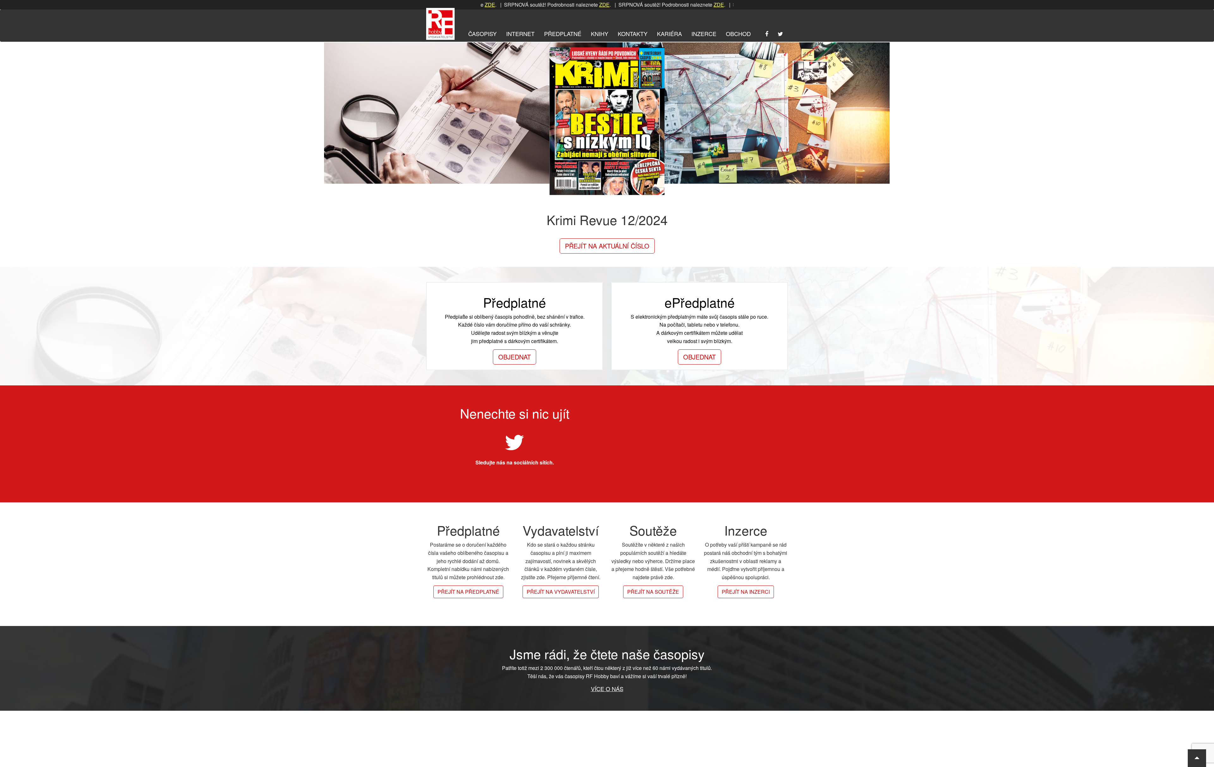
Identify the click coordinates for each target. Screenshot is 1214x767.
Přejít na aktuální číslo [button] (607, 245)
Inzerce (703, 33)
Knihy (599, 33)
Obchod (738, 33)
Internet (520, 33)
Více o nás (607, 688)
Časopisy (482, 33)
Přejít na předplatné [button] (468, 591)
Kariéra (669, 33)
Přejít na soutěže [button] (653, 591)
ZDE (559, 4)
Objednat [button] (514, 356)
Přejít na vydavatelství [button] (561, 591)
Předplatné (562, 33)
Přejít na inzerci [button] (746, 591)
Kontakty (632, 33)
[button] (1197, 758)
